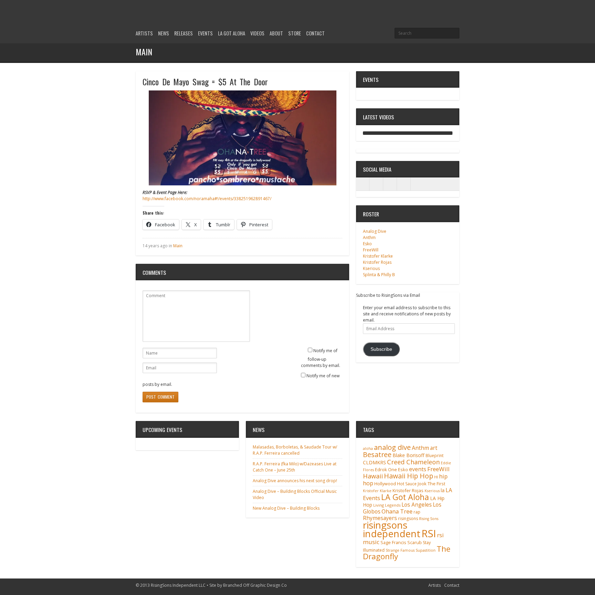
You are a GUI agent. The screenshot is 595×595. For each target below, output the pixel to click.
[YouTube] (455, 14)
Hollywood (385, 484)
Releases (183, 33)
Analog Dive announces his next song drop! (295, 481)
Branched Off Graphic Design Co (255, 585)
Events (205, 33)
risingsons (408, 518)
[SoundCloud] (404, 184)
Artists (144, 33)
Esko (367, 244)
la (443, 490)
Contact (315, 33)
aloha (368, 448)
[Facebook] (443, 14)
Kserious (371, 268)
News (163, 33)
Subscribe (381, 349)
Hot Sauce (407, 484)
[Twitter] (432, 14)
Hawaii (373, 476)
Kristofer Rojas (377, 262)
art (433, 448)
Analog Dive (374, 231)
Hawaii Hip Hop (408, 475)
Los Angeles (416, 504)
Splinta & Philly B (379, 275)
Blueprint (434, 455)
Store (294, 33)
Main (177, 246)
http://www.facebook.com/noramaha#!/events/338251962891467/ (207, 199)
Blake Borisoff (409, 455)
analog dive (392, 447)
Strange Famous (400, 550)
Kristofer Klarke (378, 256)
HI (436, 476)
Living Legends (386, 505)
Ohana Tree (397, 511)
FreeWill (370, 250)
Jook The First (431, 484)
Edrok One (386, 469)
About (276, 33)
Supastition (426, 550)
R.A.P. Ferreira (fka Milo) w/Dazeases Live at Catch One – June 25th (294, 467)
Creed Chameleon (413, 461)
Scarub (414, 542)
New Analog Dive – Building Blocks (286, 508)
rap (417, 512)
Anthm (369, 237)
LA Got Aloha (231, 33)
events (417, 469)
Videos (257, 33)
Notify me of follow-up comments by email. (320, 358)
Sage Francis (393, 542)
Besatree (377, 454)
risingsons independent (391, 529)
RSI (428, 533)
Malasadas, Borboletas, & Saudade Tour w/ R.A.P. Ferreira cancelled (295, 450)
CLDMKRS (374, 462)
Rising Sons (428, 518)
